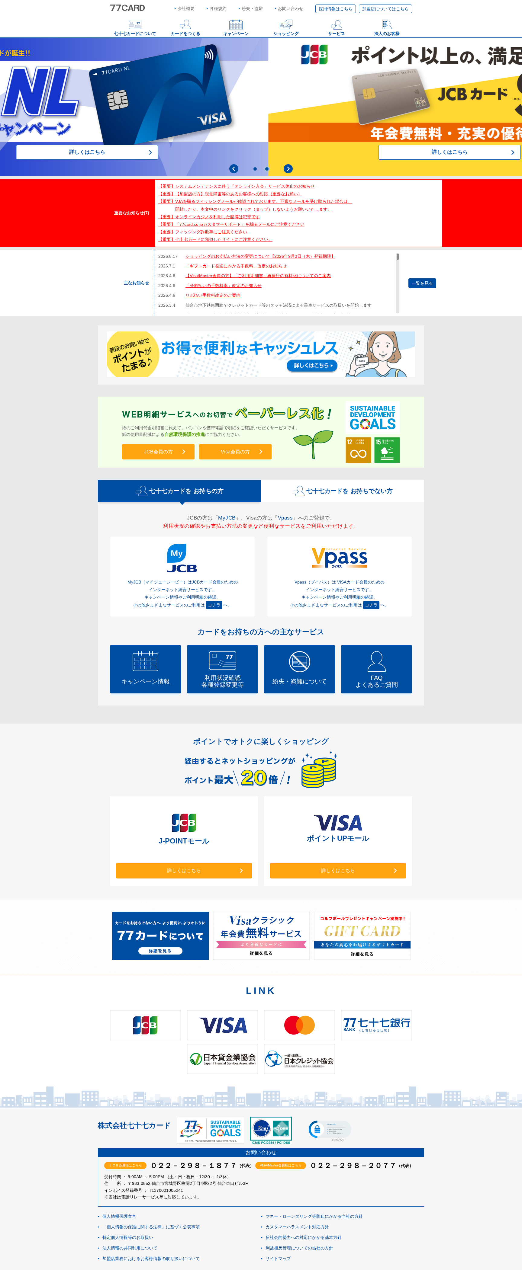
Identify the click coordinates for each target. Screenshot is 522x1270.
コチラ (214, 605)
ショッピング (286, 33)
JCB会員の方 (158, 451)
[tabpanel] (261, 107)
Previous (234, 169)
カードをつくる (185, 33)
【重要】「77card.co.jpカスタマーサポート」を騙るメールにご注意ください (231, 224)
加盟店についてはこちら (385, 8)
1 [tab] (255, 169)
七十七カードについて (135, 33)
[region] (278, 283)
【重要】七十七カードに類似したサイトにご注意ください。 (215, 239)
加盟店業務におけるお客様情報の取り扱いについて (151, 1258)
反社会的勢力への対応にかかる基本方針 (304, 1237)
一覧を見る (422, 283)
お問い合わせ (290, 8)
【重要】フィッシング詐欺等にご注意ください (202, 231)
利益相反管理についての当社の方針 (299, 1248)
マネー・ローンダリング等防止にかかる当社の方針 (314, 1216)
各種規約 (218, 8)
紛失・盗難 (252, 8)
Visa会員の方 (235, 451)
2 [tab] (267, 169)
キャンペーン (236, 33)
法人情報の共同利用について (129, 1248)
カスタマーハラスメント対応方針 (297, 1226)
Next (288, 169)
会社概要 (186, 8)
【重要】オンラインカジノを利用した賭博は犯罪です (209, 216)
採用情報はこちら (336, 8)
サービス (336, 33)
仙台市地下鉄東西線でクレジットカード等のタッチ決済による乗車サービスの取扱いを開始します (278, 305)
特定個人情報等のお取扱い (127, 1237)
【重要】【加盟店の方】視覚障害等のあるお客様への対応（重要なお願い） (230, 193)
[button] (329, 1130)
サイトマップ (278, 1258)
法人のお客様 (387, 33)
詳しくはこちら (261, 152)
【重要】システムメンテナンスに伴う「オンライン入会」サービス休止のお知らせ (236, 186)
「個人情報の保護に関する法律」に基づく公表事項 (151, 1226)
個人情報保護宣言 (119, 1216)
